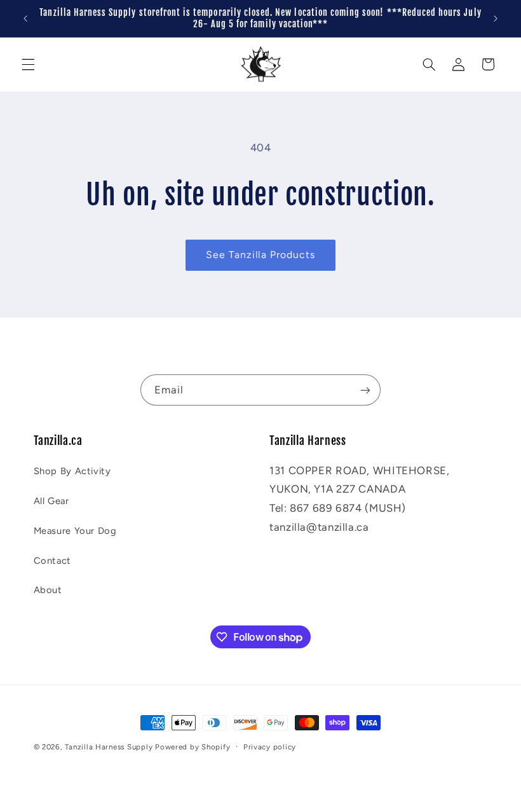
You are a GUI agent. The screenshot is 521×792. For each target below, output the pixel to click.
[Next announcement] (496, 18)
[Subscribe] (365, 390)
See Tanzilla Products (260, 255)
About (48, 590)
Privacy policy (269, 746)
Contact (52, 560)
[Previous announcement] (25, 18)
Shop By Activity (72, 471)
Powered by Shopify (192, 746)
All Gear (51, 501)
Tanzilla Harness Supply (108, 746)
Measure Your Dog (75, 530)
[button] (28, 64)
